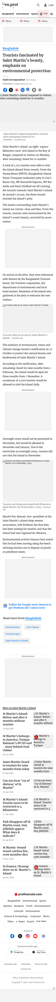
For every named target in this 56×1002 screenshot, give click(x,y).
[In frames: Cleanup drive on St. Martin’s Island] (43, 872)
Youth (29, 906)
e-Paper (20, 921)
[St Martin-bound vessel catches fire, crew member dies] (43, 853)
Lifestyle (18, 911)
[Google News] (43, 936)
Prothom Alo (10, 964)
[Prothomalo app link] (17, 952)
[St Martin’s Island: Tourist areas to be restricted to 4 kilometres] (43, 807)
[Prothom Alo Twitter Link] (21, 936)
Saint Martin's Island (16, 640)
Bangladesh (8, 14)
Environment (12, 627)
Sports (34, 14)
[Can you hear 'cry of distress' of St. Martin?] (43, 786)
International (22, 14)
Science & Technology (16, 916)
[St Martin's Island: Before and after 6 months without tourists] (43, 721)
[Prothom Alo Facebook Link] (13, 936)
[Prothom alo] (10, 5)
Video (10, 921)
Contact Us (26, 969)
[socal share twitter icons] (11, 91)
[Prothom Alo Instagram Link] (29, 936)
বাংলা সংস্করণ (41, 921)
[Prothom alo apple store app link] (39, 952)
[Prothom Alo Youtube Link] (36, 936)
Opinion (7, 906)
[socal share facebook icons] (5, 91)
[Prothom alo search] (38, 5)
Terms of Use (41, 964)
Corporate (35, 916)
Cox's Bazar (32, 627)
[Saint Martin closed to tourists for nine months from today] (43, 767)
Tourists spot (12, 633)
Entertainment (43, 906)
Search (30, 921)
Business (19, 906)
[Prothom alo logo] (28, 895)
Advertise (25, 964)
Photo (46, 916)
